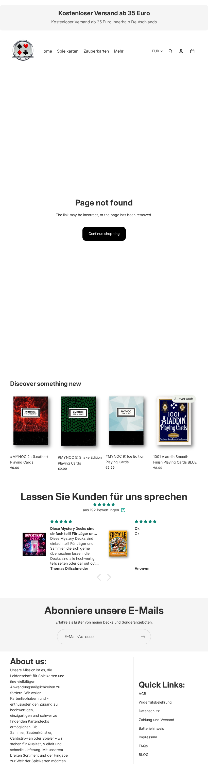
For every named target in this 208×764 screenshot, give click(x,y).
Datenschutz (149, 711)
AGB (142, 693)
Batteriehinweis (151, 728)
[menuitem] (118, 51)
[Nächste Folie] (49, 422)
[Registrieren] (143, 636)
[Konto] (181, 51)
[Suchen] (170, 51)
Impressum (148, 737)
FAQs (143, 746)
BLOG (143, 754)
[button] (100, 577)
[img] (104, 504)
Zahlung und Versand (156, 720)
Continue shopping (104, 233)
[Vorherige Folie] (15, 422)
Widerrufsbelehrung (155, 702)
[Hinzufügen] (46, 444)
